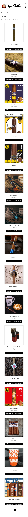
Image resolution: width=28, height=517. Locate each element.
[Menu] (25, 2)
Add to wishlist (18, 49)
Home (2, 12)
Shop (5, 12)
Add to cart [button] (9, 200)
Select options (9, 49)
